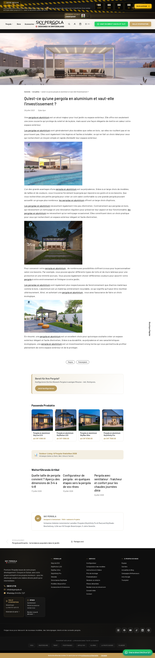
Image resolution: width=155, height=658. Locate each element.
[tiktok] (136, 630)
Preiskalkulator (91, 577)
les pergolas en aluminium (71, 200)
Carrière (124, 567)
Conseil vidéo (91, 590)
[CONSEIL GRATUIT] (77, 15)
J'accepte (104, 655)
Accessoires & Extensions (60, 587)
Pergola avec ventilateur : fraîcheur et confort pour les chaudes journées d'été (108, 483)
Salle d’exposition (140, 24)
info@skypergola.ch (14, 590)
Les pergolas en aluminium (37, 130)
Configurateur (91, 563)
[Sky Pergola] (50, 24)
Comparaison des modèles (95, 567)
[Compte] (75, 24)
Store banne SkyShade (59, 580)
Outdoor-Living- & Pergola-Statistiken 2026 (58, 453)
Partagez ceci (79, 541)
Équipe (124, 563)
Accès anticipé (141, 6)
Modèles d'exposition (58, 584)
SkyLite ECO (55, 563)
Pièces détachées (92, 584)
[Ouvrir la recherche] (69, 24)
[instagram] (118, 630)
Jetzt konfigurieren (46, 388)
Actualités (35, 92)
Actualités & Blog (128, 570)
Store (19, 24)
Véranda (54, 577)
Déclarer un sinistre (93, 580)
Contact (89, 594)
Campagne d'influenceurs (130, 573)
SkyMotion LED (56, 567)
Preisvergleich (82, 362)
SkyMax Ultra (55, 570)
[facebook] (124, 630)
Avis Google (126, 577)
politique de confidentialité (89, 655)
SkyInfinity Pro (56, 573)
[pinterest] (148, 630)
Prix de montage (92, 573)
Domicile (27, 92)
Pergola (8, 24)
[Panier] (80, 24)
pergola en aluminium (39, 117)
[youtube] (130, 630)
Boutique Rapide (150, 329)
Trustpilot (125, 580)
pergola (27, 279)
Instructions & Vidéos (94, 570)
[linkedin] (142, 630)
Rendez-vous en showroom (96, 587)
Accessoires (29, 24)
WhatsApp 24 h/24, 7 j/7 (16, 593)
